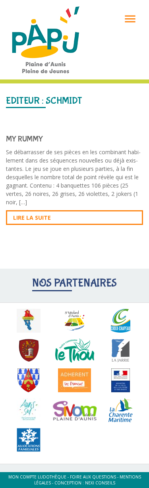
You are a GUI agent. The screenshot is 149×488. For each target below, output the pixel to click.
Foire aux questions (93, 477)
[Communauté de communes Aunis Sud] (28, 410)
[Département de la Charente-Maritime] (120, 410)
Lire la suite (32, 217)
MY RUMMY (24, 138)
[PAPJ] (45, 39)
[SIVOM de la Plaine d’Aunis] (74, 410)
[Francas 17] (74, 380)
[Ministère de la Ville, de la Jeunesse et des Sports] (120, 380)
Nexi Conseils (100, 483)
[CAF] (28, 440)
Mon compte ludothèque (37, 477)
